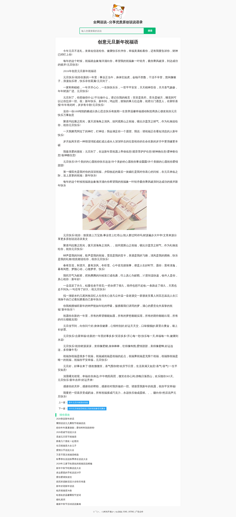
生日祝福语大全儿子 (66, 446)
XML (125, 512)
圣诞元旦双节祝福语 (66, 437)
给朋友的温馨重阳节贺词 (68, 495)
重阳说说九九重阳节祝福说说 (70, 423)
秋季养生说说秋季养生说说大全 (72, 459)
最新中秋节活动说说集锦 (68, 504)
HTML (131, 512)
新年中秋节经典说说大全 (68, 468)
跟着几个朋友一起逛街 (67, 441)
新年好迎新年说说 (65, 486)
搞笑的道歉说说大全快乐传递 (70, 481)
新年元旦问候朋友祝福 (78, 402)
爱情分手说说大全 (65, 450)
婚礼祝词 (60, 499)
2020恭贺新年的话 (65, 419)
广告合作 (139, 512)
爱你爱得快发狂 (64, 477)
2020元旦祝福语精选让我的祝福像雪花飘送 (87, 408)
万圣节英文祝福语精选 (67, 454)
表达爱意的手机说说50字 (68, 472)
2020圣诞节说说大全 (66, 432)
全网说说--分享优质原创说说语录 (118, 22)
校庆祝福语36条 (64, 490)
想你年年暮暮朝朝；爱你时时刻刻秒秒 (75, 428)
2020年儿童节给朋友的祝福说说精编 (74, 463)
